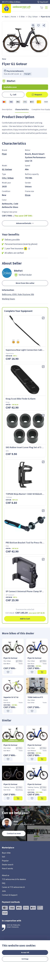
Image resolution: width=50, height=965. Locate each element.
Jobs (4, 891)
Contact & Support (9, 895)
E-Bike (22, 16)
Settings (25, 959)
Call (14, 94)
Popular (5, 860)
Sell (3, 856)
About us (5, 875)
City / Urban (33, 16)
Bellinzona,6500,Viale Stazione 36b (18, 294)
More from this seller (25, 283)
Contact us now (14, 833)
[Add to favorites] (38, 25)
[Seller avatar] (7, 273)
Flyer (4, 154)
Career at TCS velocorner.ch (13, 887)
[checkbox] (43, 318)
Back (7, 16)
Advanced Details (23, 223)
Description (7, 109)
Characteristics (22, 109)
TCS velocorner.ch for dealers (14, 879)
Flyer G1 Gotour (10, 658)
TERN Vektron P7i (35, 697)
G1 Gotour (7, 169)
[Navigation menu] (46, 7)
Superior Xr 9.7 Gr (11, 697)
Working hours (8, 298)
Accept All (25, 952)
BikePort (11, 81)
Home (13, 16)
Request (38, 94)
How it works (7, 868)
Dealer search (7, 864)
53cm (27, 195)
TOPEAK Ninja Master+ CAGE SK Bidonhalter (26, 494)
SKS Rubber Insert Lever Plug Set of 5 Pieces (27, 447)
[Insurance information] (29, 248)
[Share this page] (44, 25)
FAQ (3, 883)
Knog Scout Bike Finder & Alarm (20, 398)
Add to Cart (25, 618)
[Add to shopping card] (42, 672)
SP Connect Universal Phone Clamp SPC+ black (28, 591)
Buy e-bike (6, 852)
